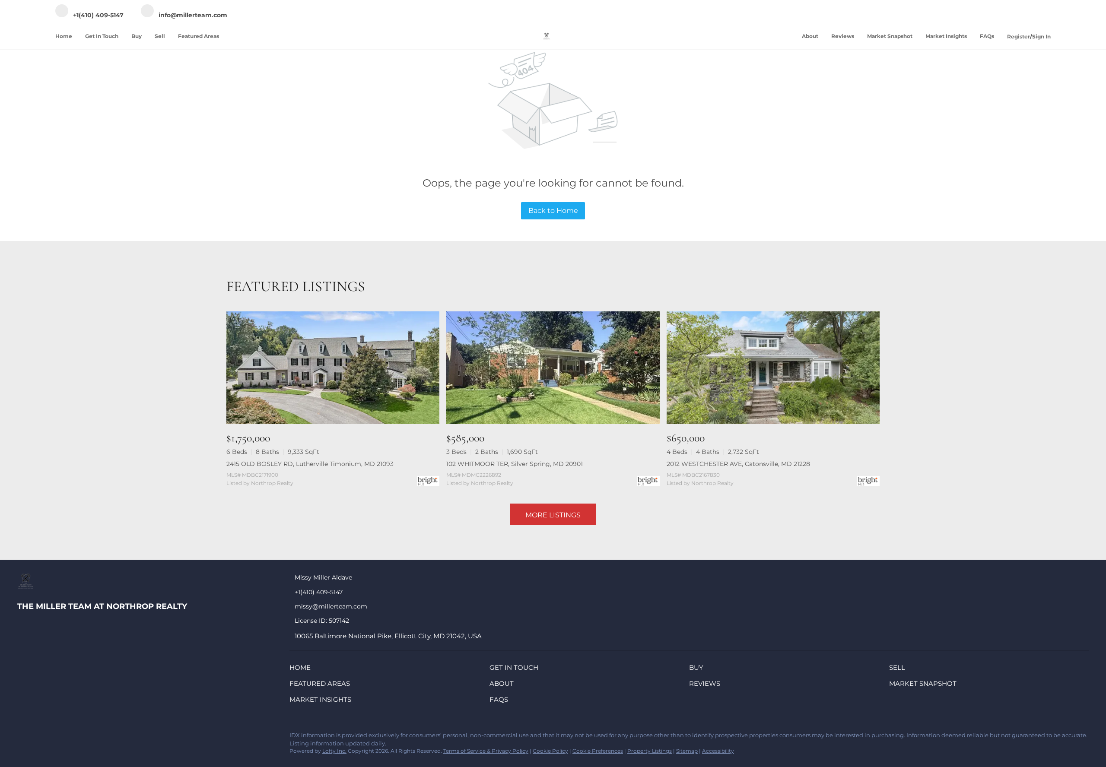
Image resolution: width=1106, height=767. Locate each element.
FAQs (987, 36)
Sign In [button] (1041, 36)
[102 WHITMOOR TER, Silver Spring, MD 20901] (552, 367)
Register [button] (1018, 36)
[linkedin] (41, 737)
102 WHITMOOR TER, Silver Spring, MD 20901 (514, 464)
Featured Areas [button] (198, 36)
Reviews (842, 36)
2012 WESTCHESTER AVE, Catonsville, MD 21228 (738, 464)
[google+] (127, 737)
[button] (302, 669)
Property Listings (649, 751)
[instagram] (92, 737)
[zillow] (75, 737)
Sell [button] (160, 36)
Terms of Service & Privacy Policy (485, 751)
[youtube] (110, 737)
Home (63, 36)
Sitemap (687, 751)
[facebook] (23, 737)
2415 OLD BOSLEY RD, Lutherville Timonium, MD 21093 (310, 464)
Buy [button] (136, 36)
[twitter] (58, 737)
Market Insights (946, 36)
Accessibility (718, 751)
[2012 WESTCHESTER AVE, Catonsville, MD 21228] (773, 367)
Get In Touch (101, 36)
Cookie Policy (550, 751)
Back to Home (553, 210)
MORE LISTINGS (553, 515)
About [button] (810, 36)
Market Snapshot (889, 36)
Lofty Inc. (334, 751)
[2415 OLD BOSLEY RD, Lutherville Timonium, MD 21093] (332, 367)
